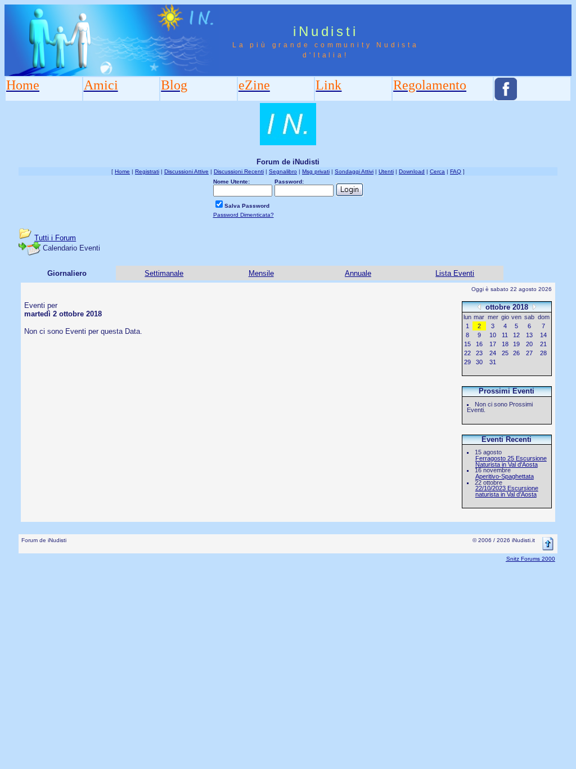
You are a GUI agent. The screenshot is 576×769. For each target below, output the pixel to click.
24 (492, 353)
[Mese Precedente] (479, 306)
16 (479, 344)
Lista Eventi (454, 273)
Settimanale (164, 273)
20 (529, 344)
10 (492, 335)
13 (529, 335)
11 (505, 335)
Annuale (358, 273)
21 (543, 344)
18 (505, 344)
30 (479, 362)
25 (505, 353)
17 (492, 344)
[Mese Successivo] (534, 306)
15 (467, 344)
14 (543, 335)
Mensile (261, 273)
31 (492, 362)
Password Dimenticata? (243, 215)
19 (516, 344)
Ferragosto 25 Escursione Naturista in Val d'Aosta (511, 461)
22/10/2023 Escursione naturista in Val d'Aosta (506, 491)
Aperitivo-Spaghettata (504, 476)
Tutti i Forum (55, 238)
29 (467, 362)
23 (479, 353)
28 (543, 353)
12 (516, 335)
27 (529, 353)
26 (516, 353)
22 (467, 353)
